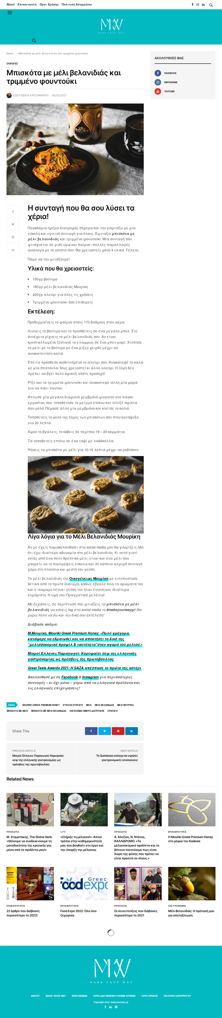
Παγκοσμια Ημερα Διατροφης (87, 710)
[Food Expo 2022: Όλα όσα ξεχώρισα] (84, 883)
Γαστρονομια (177, 906)
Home (10, 53)
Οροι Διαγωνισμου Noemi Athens (114, 995)
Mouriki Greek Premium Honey (41, 705)
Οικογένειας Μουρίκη (88, 578)
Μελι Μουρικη (125, 705)
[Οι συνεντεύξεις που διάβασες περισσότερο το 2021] (138, 883)
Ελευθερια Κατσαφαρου (31, 95)
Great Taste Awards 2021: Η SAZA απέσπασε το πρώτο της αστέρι (84, 667)
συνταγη (113, 710)
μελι (88, 705)
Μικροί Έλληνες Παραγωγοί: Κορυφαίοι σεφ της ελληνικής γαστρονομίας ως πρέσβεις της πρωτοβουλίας (38, 760)
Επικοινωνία (27, 4)
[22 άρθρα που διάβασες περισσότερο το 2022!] (30, 883)
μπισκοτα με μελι (17, 710)
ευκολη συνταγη (73, 705)
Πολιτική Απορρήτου (77, 4)
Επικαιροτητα (177, 832)
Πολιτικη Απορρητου (177, 995)
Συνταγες (12, 64)
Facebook (69, 676)
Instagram (90, 676)
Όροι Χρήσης (49, 4)
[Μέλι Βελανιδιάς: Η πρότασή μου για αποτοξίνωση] (192, 883)
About (11, 4)
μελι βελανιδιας (104, 705)
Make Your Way (56, 995)
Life (63, 832)
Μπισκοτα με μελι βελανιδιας (48, 710)
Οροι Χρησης (150, 995)
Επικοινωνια (79, 995)
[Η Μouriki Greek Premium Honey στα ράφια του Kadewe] (192, 809)
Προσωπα (13, 832)
